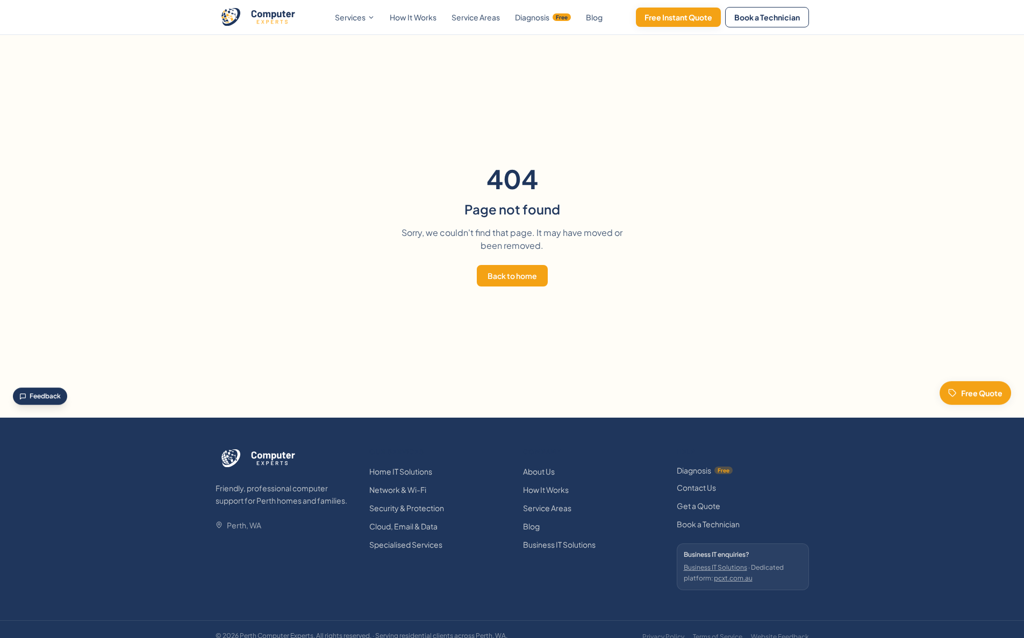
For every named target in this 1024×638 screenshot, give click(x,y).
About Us (539, 471)
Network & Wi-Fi (397, 489)
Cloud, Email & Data (403, 526)
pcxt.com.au (733, 578)
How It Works (413, 17)
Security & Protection (406, 508)
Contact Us (696, 487)
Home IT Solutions (400, 471)
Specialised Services (405, 544)
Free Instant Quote (678, 17)
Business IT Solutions (559, 544)
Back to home (512, 276)
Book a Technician (767, 17)
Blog (594, 17)
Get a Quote (698, 506)
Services (350, 17)
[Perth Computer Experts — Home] (259, 17)
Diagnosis (541, 17)
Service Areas (476, 17)
